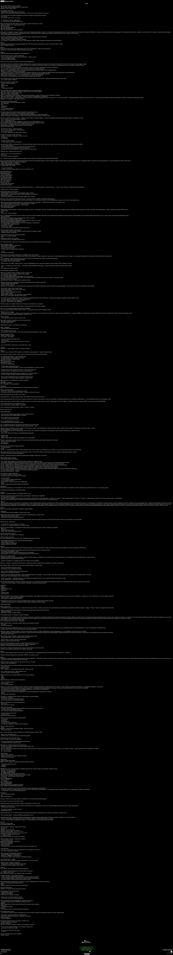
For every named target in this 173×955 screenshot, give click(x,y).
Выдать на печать (9, 1)
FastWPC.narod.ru (167, 949)
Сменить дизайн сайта (86, 949)
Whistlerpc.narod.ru (5, 949)
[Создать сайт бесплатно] (87, 954)
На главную (4, 951)
